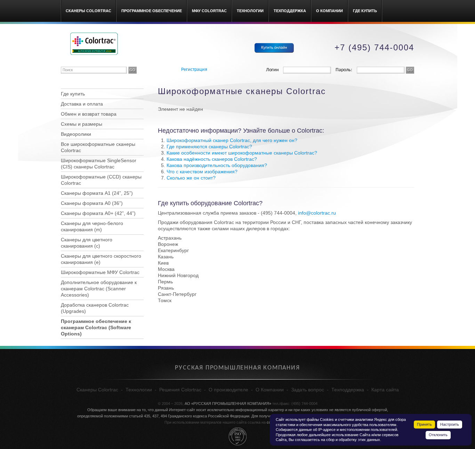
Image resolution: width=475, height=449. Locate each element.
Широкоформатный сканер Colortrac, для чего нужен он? (232, 140)
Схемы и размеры (81, 124)
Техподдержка (290, 11)
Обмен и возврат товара (88, 114)
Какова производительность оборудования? (217, 165)
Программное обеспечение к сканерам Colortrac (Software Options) (96, 327)
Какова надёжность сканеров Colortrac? (212, 159)
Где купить (365, 11)
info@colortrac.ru (317, 213)
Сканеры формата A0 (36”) (92, 203)
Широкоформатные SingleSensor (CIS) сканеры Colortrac (98, 163)
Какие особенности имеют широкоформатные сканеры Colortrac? (242, 153)
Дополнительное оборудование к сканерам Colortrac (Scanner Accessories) (99, 289)
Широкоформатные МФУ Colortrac (100, 272)
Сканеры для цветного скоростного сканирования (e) (101, 259)
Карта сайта (385, 389)
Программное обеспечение (151, 11)
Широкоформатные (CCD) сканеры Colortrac (101, 180)
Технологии (250, 11)
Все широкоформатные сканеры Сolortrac (98, 147)
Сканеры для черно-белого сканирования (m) (92, 226)
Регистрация (194, 69)
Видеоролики (76, 134)
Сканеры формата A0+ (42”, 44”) (98, 213)
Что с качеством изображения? (202, 171)
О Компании (329, 11)
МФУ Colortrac (209, 11)
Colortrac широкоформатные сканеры (94, 44)
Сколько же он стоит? (191, 178)
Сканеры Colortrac (88, 11)
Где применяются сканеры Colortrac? (209, 146)
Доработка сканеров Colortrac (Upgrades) (95, 308)
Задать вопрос (307, 389)
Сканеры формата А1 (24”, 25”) (97, 193)
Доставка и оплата (82, 104)
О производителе (228, 389)
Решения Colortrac (180, 389)
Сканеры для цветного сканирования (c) (86, 243)
